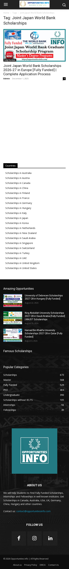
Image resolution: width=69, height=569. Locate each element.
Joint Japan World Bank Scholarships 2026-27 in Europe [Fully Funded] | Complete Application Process (32, 70)
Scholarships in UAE (16, 258)
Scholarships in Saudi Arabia (20, 238)
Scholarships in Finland (17, 193)
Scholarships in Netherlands (20, 228)
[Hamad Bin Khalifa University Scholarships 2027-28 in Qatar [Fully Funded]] (12, 335)
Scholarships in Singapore (19, 243)
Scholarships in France (17, 198)
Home (6, 12)
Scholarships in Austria (17, 178)
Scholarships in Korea (17, 223)
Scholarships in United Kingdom (22, 263)
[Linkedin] (50, 538)
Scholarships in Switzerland (19, 248)
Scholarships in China (16, 188)
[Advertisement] (34, 121)
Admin (6, 78)
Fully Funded (9, 60)
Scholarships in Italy (16, 213)
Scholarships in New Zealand (21, 233)
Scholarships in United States (21, 268)
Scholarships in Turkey (17, 253)
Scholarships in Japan (16, 218)
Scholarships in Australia (18, 173)
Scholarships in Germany (18, 203)
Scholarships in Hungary (18, 208)
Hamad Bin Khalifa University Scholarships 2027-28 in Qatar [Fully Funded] (43, 333)
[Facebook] (19, 538)
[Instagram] (34, 538)
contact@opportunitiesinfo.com (33, 511)
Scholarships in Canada (17, 183)
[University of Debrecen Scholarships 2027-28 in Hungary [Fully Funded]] (12, 300)
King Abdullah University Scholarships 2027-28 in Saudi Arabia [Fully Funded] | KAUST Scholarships (45, 316)
